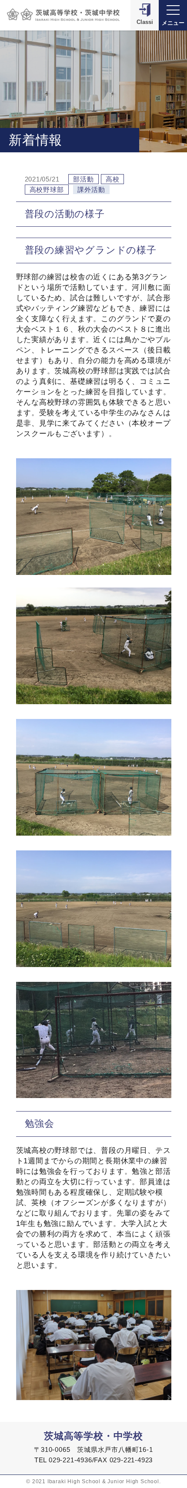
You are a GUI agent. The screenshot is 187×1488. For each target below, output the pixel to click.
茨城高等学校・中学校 (93, 1436)
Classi (145, 22)
